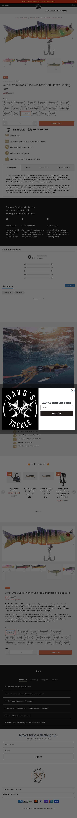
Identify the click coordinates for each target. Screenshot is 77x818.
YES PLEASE (57, 413)
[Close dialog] (72, 390)
